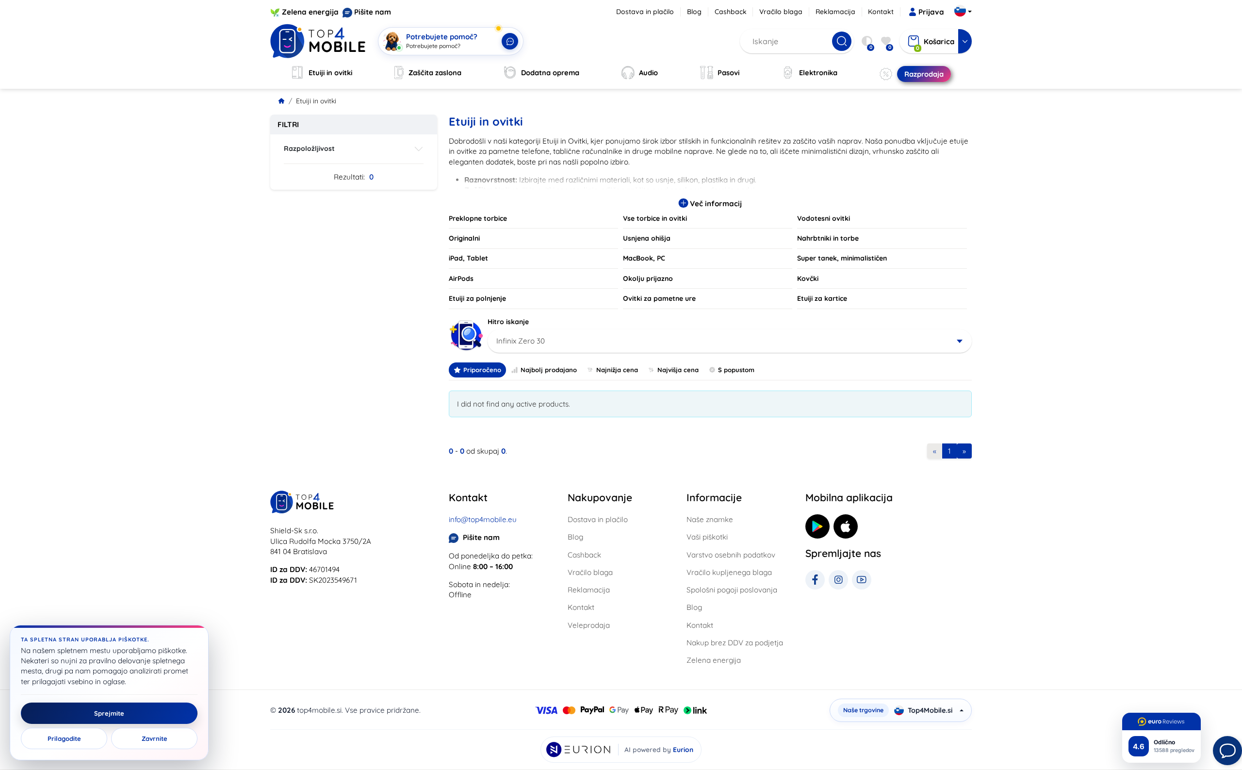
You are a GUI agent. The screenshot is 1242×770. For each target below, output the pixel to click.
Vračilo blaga (780, 11)
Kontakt (881, 11)
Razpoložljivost (309, 148)
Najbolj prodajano (549, 370)
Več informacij (715, 203)
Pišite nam (372, 11)
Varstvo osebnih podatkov (730, 554)
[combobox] (730, 341)
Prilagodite (64, 738)
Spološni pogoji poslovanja (731, 589)
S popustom (736, 370)
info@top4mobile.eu (483, 519)
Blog (694, 11)
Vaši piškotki (707, 536)
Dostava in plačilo (645, 11)
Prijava (931, 11)
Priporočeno (482, 370)
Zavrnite (154, 738)
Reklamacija (835, 11)
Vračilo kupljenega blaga (729, 572)
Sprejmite (109, 713)
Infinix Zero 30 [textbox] (520, 340)
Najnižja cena (617, 370)
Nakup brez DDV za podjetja (734, 642)
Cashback (731, 11)
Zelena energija (310, 11)
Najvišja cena (678, 370)
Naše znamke (709, 519)
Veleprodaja (589, 625)
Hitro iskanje (508, 321)
